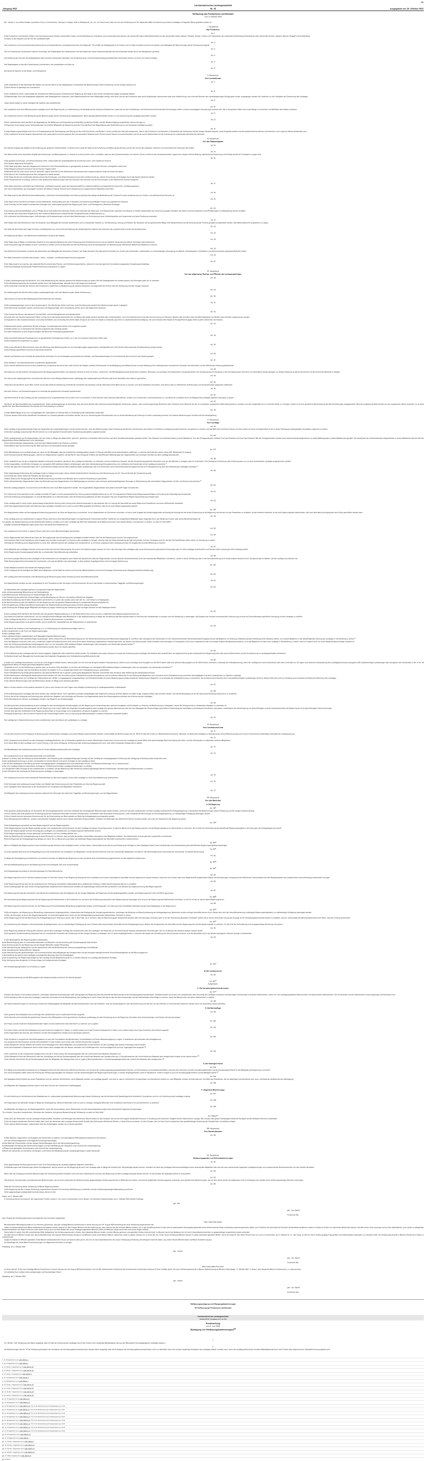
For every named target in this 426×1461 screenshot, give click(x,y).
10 (2, 1392)
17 (2, 1416)
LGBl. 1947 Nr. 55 (28, 1367)
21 (2, 1431)
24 (3, 1441)
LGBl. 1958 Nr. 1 (23, 1363)
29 (3, 1459)
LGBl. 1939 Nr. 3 (23, 1360)
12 (2, 1399)
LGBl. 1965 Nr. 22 (25, 1402)
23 (3, 1438)
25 (3, 1445)
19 (2, 1424)
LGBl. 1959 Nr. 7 (29, 1441)
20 (3, 1427)
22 (3, 1434)
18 (2, 1420)
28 (3, 1456)
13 (2, 1402)
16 (2, 1413)
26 (3, 1448)
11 (2, 1395)
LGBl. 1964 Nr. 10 (24, 1399)
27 (3, 1452)
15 (2, 1409)
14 (2, 1406)
